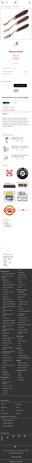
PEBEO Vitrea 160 (7, 357)
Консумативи (21, 379)
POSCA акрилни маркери (9, 323)
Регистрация (19, 404)
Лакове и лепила (22, 275)
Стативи (20, 282)
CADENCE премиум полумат (7, 315)
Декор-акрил (6, 318)
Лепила (20, 345)
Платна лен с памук (8, 386)
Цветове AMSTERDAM (8, 301)
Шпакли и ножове (16, 6)
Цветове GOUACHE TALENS (7, 348)
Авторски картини (22, 355)
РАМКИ (19, 360)
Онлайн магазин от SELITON (16, 461)
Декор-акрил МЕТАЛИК (9, 320)
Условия (18, 413)
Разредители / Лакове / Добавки (7, 277)
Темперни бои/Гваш (7, 342)
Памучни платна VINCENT (6, 382)
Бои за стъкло (5, 355)
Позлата (4, 369)
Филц (19, 343)
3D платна (5, 390)
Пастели (20, 306)
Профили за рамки (22, 362)
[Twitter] (6, 429)
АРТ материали (8, 6)
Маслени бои (5, 280)
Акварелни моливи (23, 301)
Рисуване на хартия (22, 289)
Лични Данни (19, 410)
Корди (19, 375)
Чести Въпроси (4, 413)
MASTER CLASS (7, 282)
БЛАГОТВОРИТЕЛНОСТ (24, 357)
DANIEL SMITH (7, 340)
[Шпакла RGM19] (16, 39)
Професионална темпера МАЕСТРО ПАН (8, 352)
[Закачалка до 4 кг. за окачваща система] (6, 140)
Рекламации (4, 407)
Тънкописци (21, 327)
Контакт (18, 407)
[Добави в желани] (28, 81)
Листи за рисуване (22, 294)
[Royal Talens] (9, 174)
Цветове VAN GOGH (8, 287)
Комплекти (5, 289)
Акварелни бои (6, 333)
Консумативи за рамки (23, 365)
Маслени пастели (23, 317)
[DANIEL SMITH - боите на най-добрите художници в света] (22, 173)
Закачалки (20, 377)
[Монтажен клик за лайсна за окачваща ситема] (6, 158)
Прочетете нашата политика (16, 452)
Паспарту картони (22, 367)
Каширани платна (7, 388)
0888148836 (10, 426)
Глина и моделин (22, 340)
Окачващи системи (21, 370)
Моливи (20, 299)
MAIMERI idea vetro (8, 360)
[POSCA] (22, 185)
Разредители (21, 272)
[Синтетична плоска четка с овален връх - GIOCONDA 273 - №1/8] (6, 149)
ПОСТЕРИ (20, 350)
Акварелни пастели (23, 320)
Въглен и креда (21, 322)
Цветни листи (21, 296)
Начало (2, 6)
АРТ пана (20, 353)
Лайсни (20, 372)
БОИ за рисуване (5, 271)
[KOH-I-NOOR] (9, 210)
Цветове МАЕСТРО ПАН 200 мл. (8, 307)
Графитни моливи (23, 304)
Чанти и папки (21, 284)
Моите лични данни (17, 456)
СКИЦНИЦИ (21, 292)
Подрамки (5, 393)
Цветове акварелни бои (8, 338)
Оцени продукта (6, 104)
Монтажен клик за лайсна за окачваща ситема (19, 156)
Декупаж (20, 338)
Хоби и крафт (20, 336)
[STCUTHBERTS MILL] (9, 185)
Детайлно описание (9, 110)
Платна (4, 379)
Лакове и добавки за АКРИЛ (7, 326)
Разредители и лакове (8, 292)
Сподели (7, 102)
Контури (5, 362)
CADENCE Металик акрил (7, 311)
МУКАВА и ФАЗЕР (23, 329)
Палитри (20, 279)
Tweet (15, 102)
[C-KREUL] (9, 197)
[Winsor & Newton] (22, 196)
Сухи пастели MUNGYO (25, 311)
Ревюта (5, 114)
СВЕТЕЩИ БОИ (6, 374)
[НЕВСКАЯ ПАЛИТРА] (22, 210)
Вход (2, 410)
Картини (19, 348)
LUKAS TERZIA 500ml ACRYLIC (8, 330)
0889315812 (10, 423)
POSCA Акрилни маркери (8, 273)
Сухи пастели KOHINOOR (21, 314)
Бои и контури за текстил (8, 365)
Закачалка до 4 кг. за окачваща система (17, 138)
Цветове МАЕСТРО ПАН (9, 284)
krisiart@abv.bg (10, 420)
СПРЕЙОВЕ (5, 372)
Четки (19, 270)
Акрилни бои (5, 294)
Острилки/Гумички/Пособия (22, 332)
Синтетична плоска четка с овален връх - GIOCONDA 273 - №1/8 (20, 147)
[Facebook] (2, 429)
